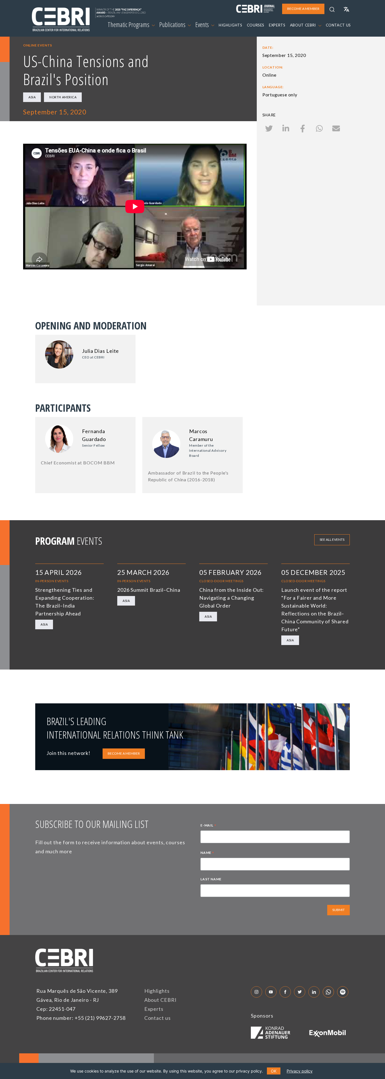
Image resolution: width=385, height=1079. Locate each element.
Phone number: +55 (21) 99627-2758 (81, 1018)
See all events (332, 539)
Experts (153, 1009)
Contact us (157, 1018)
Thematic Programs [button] (129, 24)
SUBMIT (338, 910)
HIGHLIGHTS (230, 25)
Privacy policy (300, 1071)
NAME (207, 853)
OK (273, 1071)
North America (62, 97)
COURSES (256, 25)
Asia (32, 97)
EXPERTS (277, 25)
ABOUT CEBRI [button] (303, 25)
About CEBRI (160, 1000)
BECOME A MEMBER (124, 753)
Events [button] (202, 24)
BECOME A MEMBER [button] (303, 8)
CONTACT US (338, 25)
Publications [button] (173, 24)
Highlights (157, 991)
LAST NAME (210, 879)
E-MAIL (208, 826)
